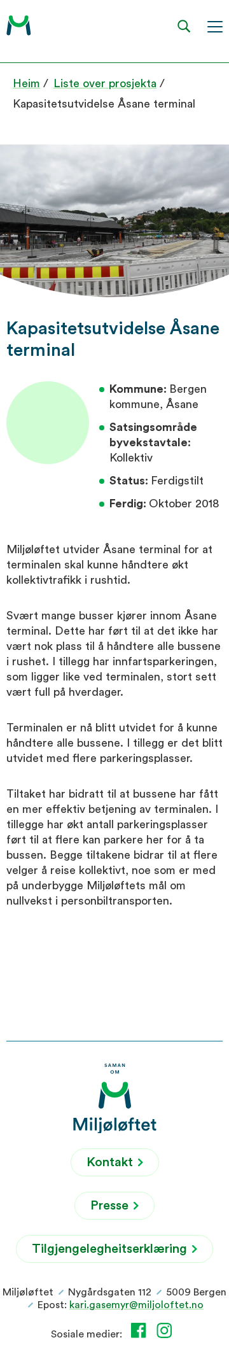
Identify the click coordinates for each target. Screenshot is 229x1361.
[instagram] (167, 1330)
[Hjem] (18, 25)
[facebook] (141, 1330)
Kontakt (111, 1162)
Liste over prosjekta (104, 83)
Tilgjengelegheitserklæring (111, 1249)
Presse (111, 1205)
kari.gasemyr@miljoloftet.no (136, 1305)
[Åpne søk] (184, 25)
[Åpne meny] (215, 25)
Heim (26, 83)
